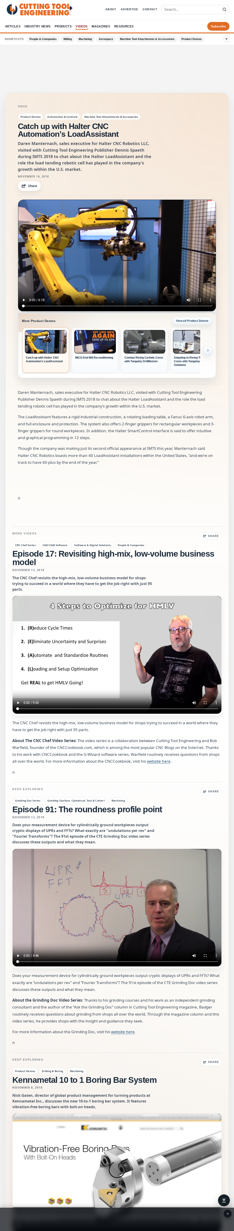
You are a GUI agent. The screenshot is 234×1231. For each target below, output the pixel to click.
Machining (85, 39)
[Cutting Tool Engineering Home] (40, 9)
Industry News (37, 26)
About (110, 9)
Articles (13, 26)
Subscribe (218, 26)
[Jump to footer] (224, 1200)
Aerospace (106, 39)
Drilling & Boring (52, 1071)
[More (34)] (226, 39)
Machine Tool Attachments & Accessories (147, 39)
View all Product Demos (192, 320)
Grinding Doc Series (27, 800)
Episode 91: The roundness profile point (87, 809)
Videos (82, 26)
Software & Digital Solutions (92, 545)
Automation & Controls (62, 116)
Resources (124, 26)
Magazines (101, 26)
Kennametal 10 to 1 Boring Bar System (84, 1080)
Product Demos (191, 39)
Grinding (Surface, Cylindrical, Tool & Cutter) (76, 800)
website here (158, 761)
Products (63, 26)
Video (23, 106)
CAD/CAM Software (55, 545)
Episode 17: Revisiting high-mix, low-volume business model (113, 558)
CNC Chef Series (25, 545)
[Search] (224, 9)
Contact (150, 9)
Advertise (129, 9)
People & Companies (43, 39)
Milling (68, 39)
